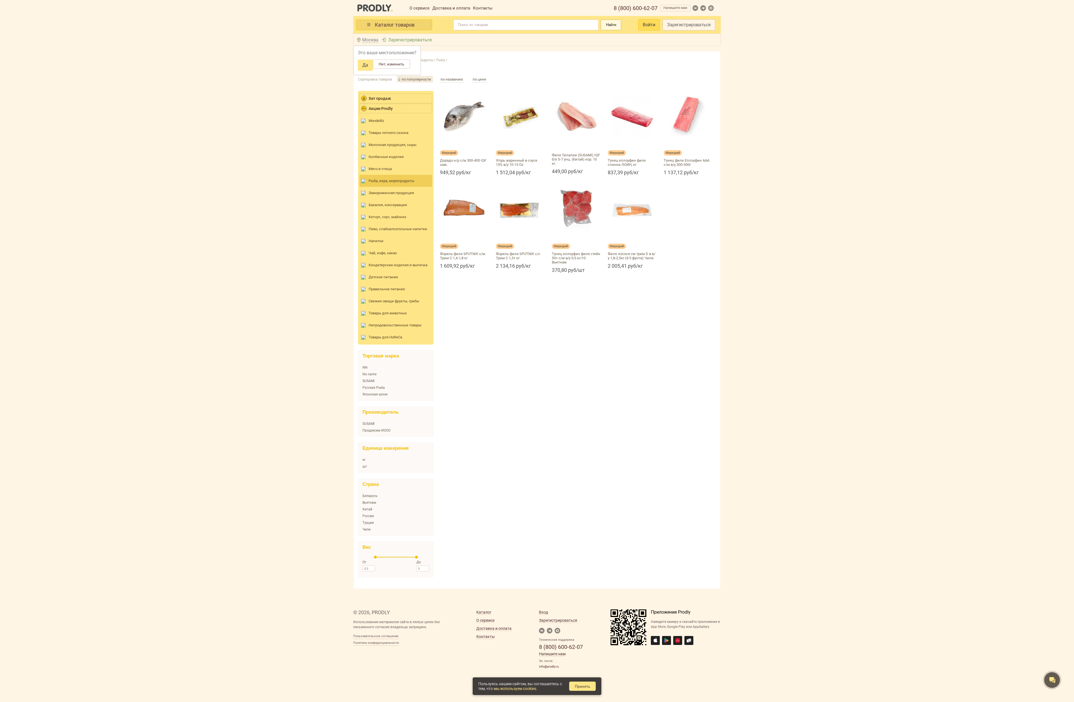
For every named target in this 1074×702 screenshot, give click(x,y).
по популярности (416, 79)
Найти (611, 25)
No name (369, 374)
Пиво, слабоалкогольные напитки (398, 229)
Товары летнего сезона (388, 133)
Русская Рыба (373, 388)
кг (364, 460)
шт (364, 466)
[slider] (375, 557)
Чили (366, 529)
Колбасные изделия (386, 157)
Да (365, 65)
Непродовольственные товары (395, 325)
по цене (479, 79)
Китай (367, 509)
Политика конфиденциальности (376, 643)
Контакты (483, 8)
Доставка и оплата (451, 8)
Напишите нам (675, 8)
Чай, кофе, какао (383, 253)
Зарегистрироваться (689, 24)
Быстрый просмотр (464, 144)
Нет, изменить (391, 64)
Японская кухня (375, 394)
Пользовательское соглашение (376, 636)
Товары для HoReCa (385, 337)
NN (365, 367)
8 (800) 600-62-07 (636, 8)
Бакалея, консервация (388, 205)
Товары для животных (388, 313)
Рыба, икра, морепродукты (391, 181)
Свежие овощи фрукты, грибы (394, 301)
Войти (649, 24)
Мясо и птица (380, 169)
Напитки (376, 241)
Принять (582, 686)
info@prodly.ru (549, 666)
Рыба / (441, 60)
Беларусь (370, 496)
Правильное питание (387, 289)
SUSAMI (368, 381)
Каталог (483, 612)
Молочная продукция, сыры (392, 145)
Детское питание (383, 277)
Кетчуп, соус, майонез (387, 217)
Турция (368, 523)
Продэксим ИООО (376, 430)
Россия (368, 516)
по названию (452, 79)
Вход (543, 612)
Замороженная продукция (391, 193)
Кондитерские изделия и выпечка (398, 265)
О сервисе (419, 8)
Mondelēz (376, 121)
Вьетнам (369, 503)
